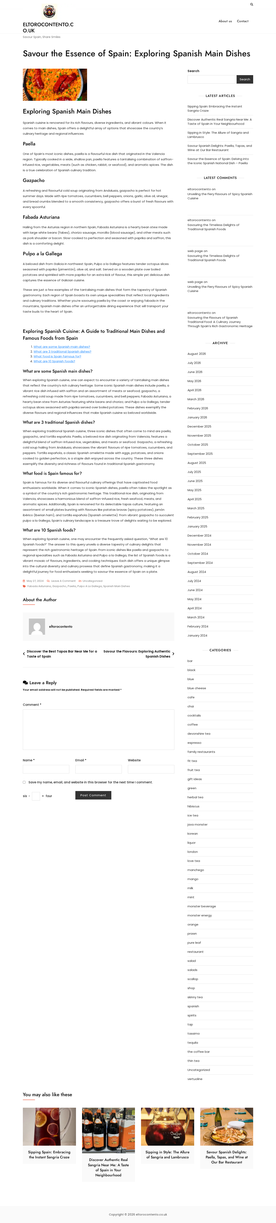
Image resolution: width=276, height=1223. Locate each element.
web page (195, 251)
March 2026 (196, 399)
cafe (191, 697)
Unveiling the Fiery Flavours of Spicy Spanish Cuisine (220, 196)
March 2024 (196, 617)
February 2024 (198, 626)
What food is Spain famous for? (57, 356)
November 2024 (199, 544)
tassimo (194, 1033)
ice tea (193, 815)
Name (29, 760)
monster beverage (202, 906)
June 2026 (195, 372)
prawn (192, 933)
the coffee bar (199, 1052)
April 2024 (195, 608)
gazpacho (59, 586)
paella (72, 586)
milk (190, 888)
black (191, 670)
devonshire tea (199, 733)
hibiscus (193, 806)
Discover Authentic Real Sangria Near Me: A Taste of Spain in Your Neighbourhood (220, 121)
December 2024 (199, 535)
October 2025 (198, 444)
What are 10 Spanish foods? (54, 361)
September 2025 (200, 454)
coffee (193, 724)
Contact (243, 21)
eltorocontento (60, 626)
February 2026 (198, 408)
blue (191, 679)
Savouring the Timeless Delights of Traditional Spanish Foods (213, 227)
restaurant (196, 952)
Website (134, 760)
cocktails (194, 715)
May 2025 (194, 490)
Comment (32, 705)
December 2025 (199, 426)
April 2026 (194, 390)
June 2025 (195, 481)
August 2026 (197, 354)
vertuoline (195, 1079)
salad (192, 961)
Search (193, 71)
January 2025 (197, 526)
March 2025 (196, 508)
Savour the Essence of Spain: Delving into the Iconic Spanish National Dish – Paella (218, 161)
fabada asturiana (39, 586)
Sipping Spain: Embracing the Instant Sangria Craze (215, 108)
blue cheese (197, 688)
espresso (194, 743)
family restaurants (201, 752)
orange (193, 924)
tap (190, 1024)
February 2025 (198, 517)
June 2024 (195, 590)
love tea (194, 861)
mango (193, 879)
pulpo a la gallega (89, 586)
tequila (193, 1042)
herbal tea (195, 797)
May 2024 (194, 599)
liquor (192, 843)
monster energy (200, 915)
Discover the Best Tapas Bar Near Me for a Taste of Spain (62, 654)
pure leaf (194, 942)
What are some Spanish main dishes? (62, 347)
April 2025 (195, 499)
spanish (193, 1006)
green (192, 788)
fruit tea (194, 770)
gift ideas (195, 779)
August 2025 (197, 463)
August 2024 (197, 572)
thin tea (193, 1061)
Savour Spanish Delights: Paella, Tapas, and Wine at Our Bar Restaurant (220, 148)
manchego (196, 870)
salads (192, 970)
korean (193, 833)
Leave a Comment (63, 581)
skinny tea (195, 997)
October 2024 (198, 554)
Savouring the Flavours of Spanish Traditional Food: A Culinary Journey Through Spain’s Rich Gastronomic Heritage (220, 321)
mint (191, 897)
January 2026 (197, 417)
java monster (198, 824)
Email (80, 760)
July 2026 (194, 363)
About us (225, 21)
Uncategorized (92, 581)
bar (190, 661)
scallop (193, 979)
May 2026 (194, 381)
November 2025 (199, 435)
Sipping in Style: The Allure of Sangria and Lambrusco (218, 134)
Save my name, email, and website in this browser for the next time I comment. (90, 782)
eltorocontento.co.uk (48, 27)
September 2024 (200, 563)
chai (191, 706)
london (193, 852)
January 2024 (197, 635)
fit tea (192, 761)
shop (191, 988)
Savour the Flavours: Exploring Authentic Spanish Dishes (136, 654)
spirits (192, 1015)
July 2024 (194, 581)
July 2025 (194, 472)
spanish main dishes (116, 586)
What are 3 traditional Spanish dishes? (62, 351)
